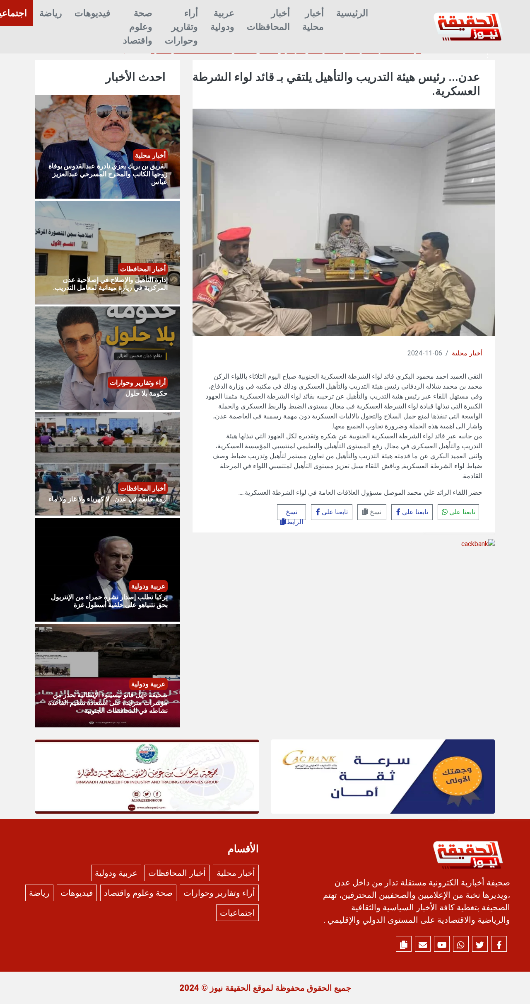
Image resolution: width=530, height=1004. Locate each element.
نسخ (374, 512)
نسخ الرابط (294, 514)
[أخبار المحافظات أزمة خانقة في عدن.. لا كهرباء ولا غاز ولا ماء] (107, 463)
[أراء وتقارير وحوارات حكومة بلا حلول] (107, 358)
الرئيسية (352, 13)
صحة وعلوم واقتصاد (137, 27)
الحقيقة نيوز (230, 988)
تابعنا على (461, 512)
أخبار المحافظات (268, 20)
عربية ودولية (222, 20)
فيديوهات (93, 13)
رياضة (50, 13)
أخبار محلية (313, 20)
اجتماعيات (237, 913)
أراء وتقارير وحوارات (181, 27)
